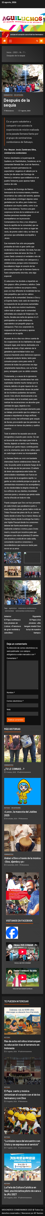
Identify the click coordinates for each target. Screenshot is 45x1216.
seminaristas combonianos (25, 611)
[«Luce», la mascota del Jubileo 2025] (22, 791)
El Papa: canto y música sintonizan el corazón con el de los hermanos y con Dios (22, 1094)
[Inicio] (4, 41)
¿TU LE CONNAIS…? (14, 768)
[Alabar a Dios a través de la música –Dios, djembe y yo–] (22, 837)
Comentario (12, 658)
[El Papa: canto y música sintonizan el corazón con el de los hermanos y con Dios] (22, 1070)
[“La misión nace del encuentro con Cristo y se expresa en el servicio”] (22, 1120)
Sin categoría (18, 95)
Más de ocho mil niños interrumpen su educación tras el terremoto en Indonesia (22, 1045)
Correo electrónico (15, 701)
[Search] (37, 41)
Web (9, 709)
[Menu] (10, 41)
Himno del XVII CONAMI (22, 963)
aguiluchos (13, 608)
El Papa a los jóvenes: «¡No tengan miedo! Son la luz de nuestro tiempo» (32, 624)
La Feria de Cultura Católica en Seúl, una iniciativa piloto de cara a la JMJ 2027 (22, 1191)
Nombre (11, 692)
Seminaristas (8, 95)
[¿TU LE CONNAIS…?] (22, 748)
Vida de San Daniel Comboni (22, 989)
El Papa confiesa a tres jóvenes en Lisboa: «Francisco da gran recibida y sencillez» (12, 624)
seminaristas (9, 611)
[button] (10, 41)
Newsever (26, 1213)
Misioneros (10, 111)
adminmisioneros (25, 772)
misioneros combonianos (27, 608)
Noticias (7, 808)
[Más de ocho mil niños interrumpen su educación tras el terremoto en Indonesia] (22, 1020)
